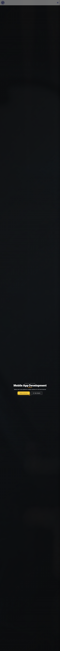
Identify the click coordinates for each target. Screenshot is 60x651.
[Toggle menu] (57, 2)
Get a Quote (37, 392)
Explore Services (24, 392)
